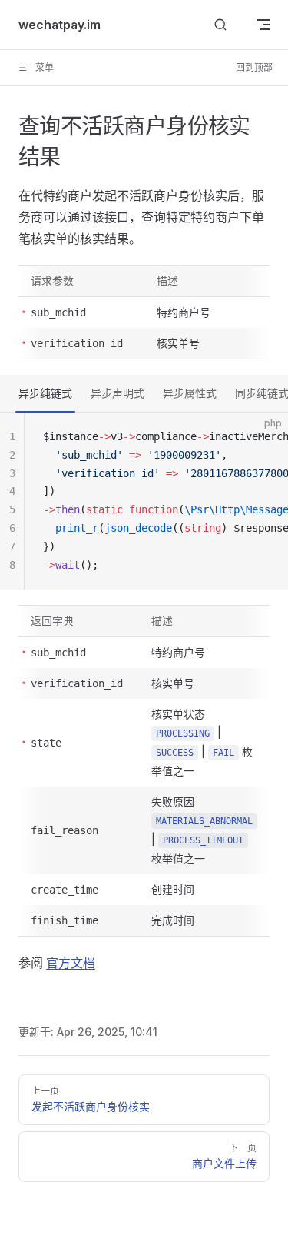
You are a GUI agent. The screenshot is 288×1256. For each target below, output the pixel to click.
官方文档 (70, 962)
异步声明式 (117, 392)
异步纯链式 (45, 392)
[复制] (263, 437)
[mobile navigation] (263, 24)
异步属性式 (190, 392)
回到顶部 (254, 67)
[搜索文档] (220, 25)
